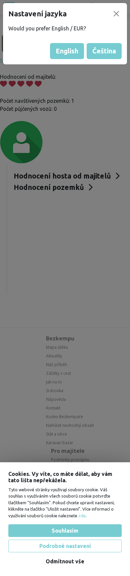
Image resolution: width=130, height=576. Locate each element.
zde (82, 515)
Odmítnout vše (65, 561)
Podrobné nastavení (65, 546)
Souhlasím (65, 531)
